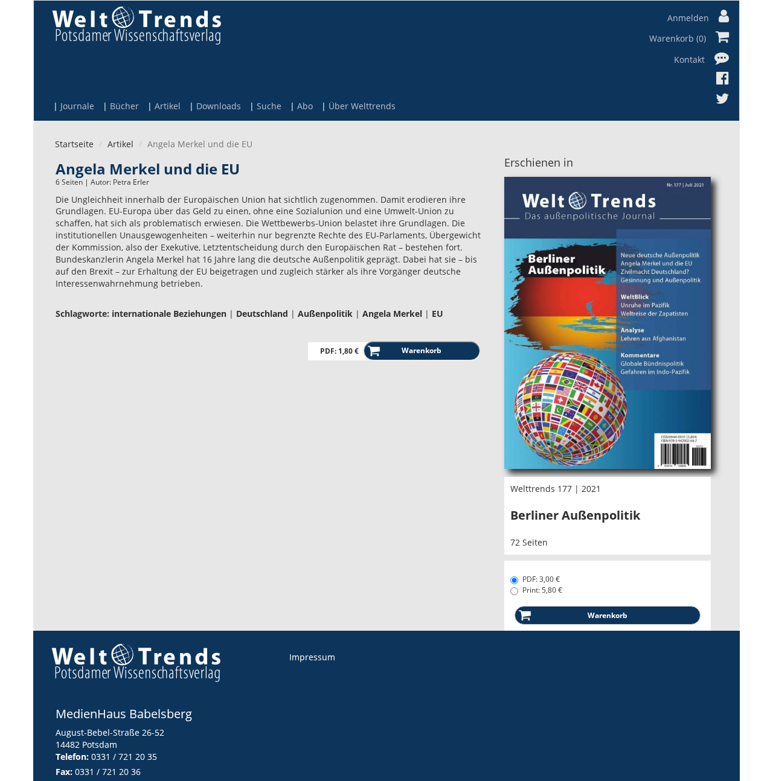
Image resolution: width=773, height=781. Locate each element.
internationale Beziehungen (169, 313)
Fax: (64, 771)
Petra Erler (131, 182)
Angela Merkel (392, 313)
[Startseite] (136, 25)
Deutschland (262, 313)
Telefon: (72, 756)
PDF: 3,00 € (541, 579)
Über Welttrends (362, 106)
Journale (77, 106)
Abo (305, 106)
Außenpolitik (325, 313)
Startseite (74, 144)
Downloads (218, 106)
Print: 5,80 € (542, 590)
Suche (269, 106)
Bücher (124, 106)
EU (437, 313)
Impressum (312, 657)
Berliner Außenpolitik (575, 515)
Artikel (168, 106)
